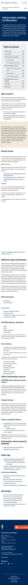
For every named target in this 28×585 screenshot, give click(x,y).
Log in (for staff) (14, 581)
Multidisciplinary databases (13, 62)
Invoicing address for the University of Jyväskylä (11, 554)
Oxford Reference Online (9, 177)
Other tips (7, 83)
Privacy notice (14, 576)
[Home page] (9, 2)
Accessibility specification (14, 578)
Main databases (10, 60)
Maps (12, 546)
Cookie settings (4, 557)
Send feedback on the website (7, 549)
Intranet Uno (14, 579)
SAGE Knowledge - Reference (10, 179)
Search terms (8, 54)
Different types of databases (12, 57)
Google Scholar (10, 73)
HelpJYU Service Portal (6, 547)
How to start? (8, 51)
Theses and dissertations (12, 76)
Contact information (5, 546)
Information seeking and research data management (10, 8)
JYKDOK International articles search (13, 69)
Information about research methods (12, 79)
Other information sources (11, 65)
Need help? (7, 86)
